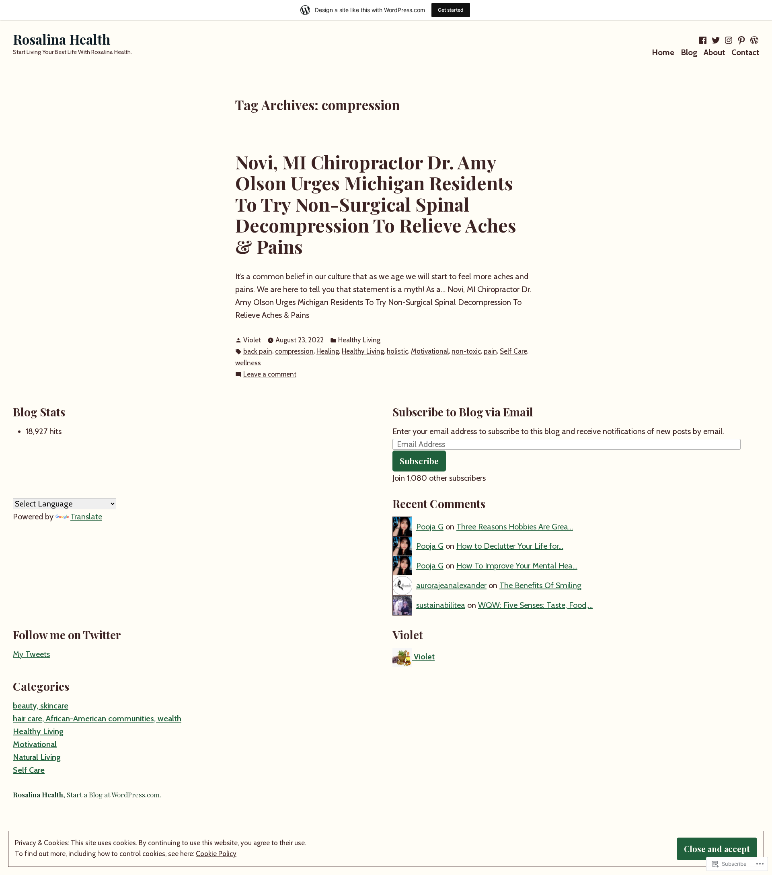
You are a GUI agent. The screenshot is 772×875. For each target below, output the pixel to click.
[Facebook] (703, 40)
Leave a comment (269, 375)
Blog (689, 52)
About (714, 52)
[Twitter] (715, 40)
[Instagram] (728, 40)
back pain (257, 351)
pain (490, 351)
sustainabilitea (440, 605)
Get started (451, 10)
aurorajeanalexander (451, 585)
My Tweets (31, 654)
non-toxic (466, 351)
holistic (397, 351)
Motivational (430, 351)
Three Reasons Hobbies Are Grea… (514, 526)
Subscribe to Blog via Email (462, 411)
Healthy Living (359, 340)
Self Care (513, 351)
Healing (327, 351)
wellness (248, 363)
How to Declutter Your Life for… (509, 546)
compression (294, 351)
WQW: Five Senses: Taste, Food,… (535, 605)
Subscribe (419, 460)
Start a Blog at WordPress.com (113, 794)
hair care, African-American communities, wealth (97, 718)
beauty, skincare (40, 705)
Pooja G (429, 526)
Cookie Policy (216, 854)
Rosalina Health (61, 39)
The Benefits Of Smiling (540, 585)
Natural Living (37, 757)
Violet (252, 340)
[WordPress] (753, 40)
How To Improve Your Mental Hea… (516, 565)
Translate (86, 516)
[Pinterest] (741, 40)
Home (663, 52)
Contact (745, 52)
